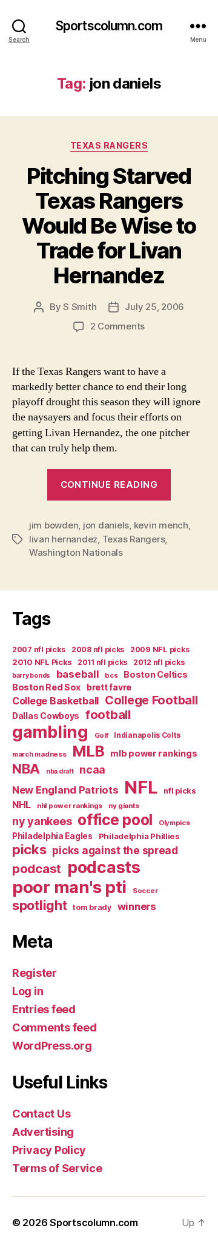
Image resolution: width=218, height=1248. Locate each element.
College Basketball (55, 701)
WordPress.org (52, 1045)
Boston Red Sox (46, 687)
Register (34, 972)
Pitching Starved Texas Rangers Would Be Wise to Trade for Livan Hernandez (109, 226)
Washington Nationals (76, 552)
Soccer (145, 890)
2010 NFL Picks (41, 662)
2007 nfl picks (38, 649)
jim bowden (53, 525)
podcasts (103, 867)
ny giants (123, 805)
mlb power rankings (153, 753)
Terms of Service (57, 1168)
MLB (88, 751)
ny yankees (41, 821)
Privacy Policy (49, 1150)
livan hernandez (63, 539)
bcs (111, 675)
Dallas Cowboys (45, 715)
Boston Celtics (155, 674)
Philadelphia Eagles (52, 836)
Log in (27, 991)
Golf (101, 735)
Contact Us (41, 1113)
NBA (26, 768)
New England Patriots (65, 790)
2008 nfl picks (97, 649)
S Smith (79, 306)
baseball (77, 674)
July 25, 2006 (154, 306)
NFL (140, 787)
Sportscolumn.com (109, 25)
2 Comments (117, 326)
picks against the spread (115, 850)
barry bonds (31, 676)
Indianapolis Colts (147, 735)
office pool (115, 820)
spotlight (39, 905)
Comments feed (54, 1027)
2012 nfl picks (159, 662)
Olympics (174, 822)
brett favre (109, 687)
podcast (36, 868)
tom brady (92, 907)
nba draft (60, 771)
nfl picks (180, 790)
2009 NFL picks (160, 649)
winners (136, 906)
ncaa (92, 769)
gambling (50, 732)
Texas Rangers (109, 145)
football (108, 714)
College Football (151, 700)
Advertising (43, 1131)
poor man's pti (69, 887)
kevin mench (161, 525)
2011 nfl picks (102, 662)
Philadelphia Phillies (139, 836)
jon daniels (106, 525)
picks (29, 849)
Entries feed (44, 1009)
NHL (21, 805)
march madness (39, 754)
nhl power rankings (69, 805)
